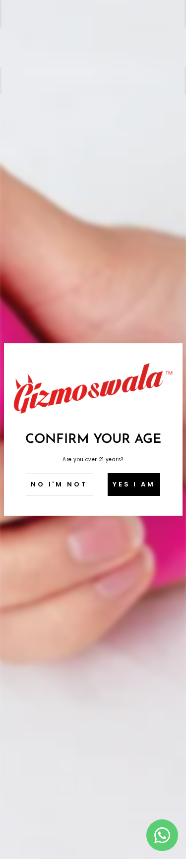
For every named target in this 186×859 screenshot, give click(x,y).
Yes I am (134, 484)
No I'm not (59, 484)
